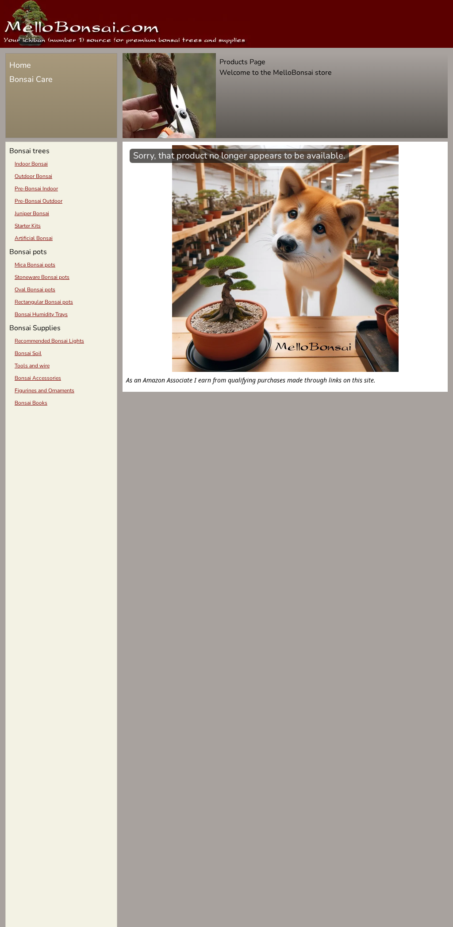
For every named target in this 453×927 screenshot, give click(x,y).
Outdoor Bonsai (33, 176)
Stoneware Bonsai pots (42, 277)
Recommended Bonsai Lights (49, 340)
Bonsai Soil (28, 353)
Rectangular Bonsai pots (44, 301)
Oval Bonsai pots (35, 289)
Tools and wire (32, 365)
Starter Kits (28, 225)
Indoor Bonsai (31, 163)
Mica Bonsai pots (35, 264)
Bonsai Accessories (38, 378)
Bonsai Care (31, 79)
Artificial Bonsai (34, 238)
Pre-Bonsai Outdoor (38, 201)
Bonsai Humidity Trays (41, 314)
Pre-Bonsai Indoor (36, 188)
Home (20, 65)
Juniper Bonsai (32, 213)
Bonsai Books (31, 402)
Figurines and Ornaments (44, 390)
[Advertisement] (61, 473)
